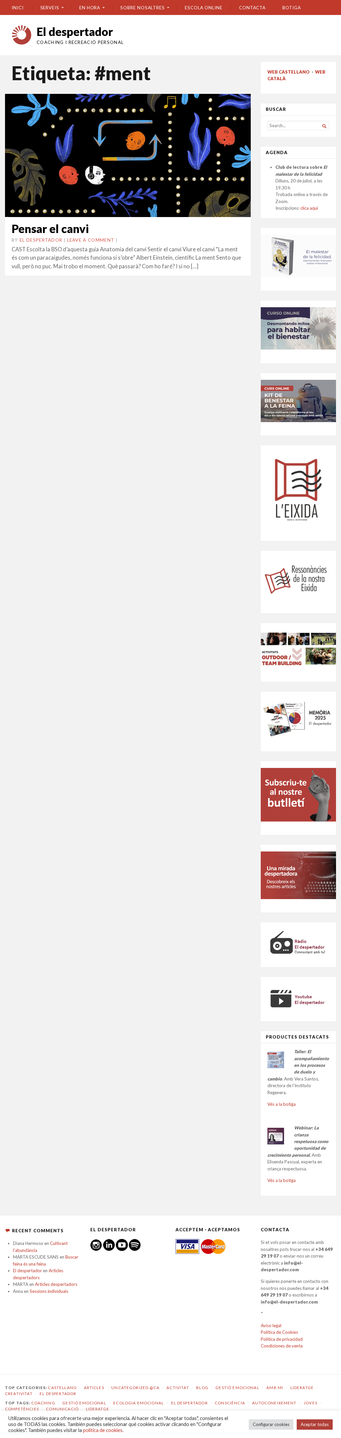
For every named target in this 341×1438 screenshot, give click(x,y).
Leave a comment (90, 240)
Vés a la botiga (281, 1104)
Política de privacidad (282, 1339)
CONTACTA (252, 7)
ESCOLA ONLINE (203, 7)
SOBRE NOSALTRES (142, 7)
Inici (18, 7)
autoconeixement (274, 1403)
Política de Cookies (279, 1332)
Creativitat (19, 1393)
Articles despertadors (56, 1284)
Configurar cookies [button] (271, 1424)
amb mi (274, 1387)
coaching (43, 1403)
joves (310, 1403)
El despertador (75, 31)
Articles (94, 1387)
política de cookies (103, 1430)
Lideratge (302, 1387)
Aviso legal (271, 1325)
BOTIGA (291, 7)
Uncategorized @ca (135, 1387)
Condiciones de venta (282, 1345)
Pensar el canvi (50, 228)
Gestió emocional (237, 1387)
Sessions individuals (49, 1291)
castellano (62, 1387)
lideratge (97, 1409)
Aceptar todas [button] (315, 1424)
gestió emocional (84, 1403)
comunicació (62, 1409)
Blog (202, 1387)
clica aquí (309, 208)
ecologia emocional (138, 1403)
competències (22, 1409)
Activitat (178, 1387)
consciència (230, 1403)
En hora (89, 7)
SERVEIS (49, 7)
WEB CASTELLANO (288, 72)
